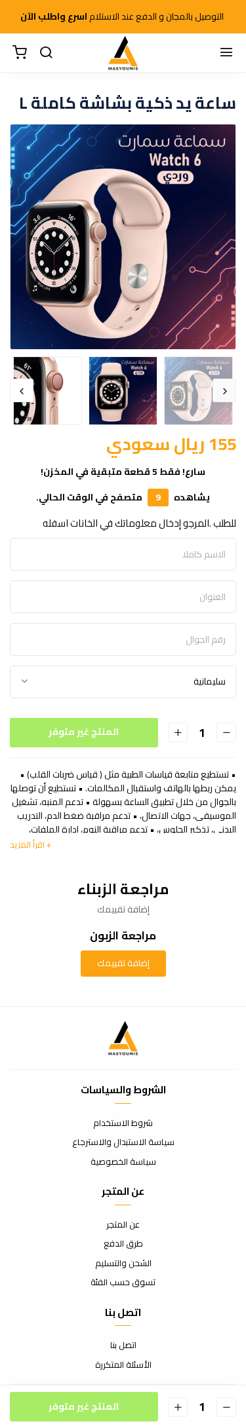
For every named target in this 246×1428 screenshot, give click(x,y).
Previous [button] (224, 390)
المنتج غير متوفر (84, 731)
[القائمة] (226, 53)
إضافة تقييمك (123, 962)
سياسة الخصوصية (123, 1162)
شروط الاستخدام (123, 1123)
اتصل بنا (123, 1345)
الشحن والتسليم (123, 1263)
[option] (123, 236)
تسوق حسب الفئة (123, 1282)
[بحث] (46, 53)
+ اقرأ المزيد (30, 845)
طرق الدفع (123, 1243)
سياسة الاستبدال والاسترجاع (123, 1142)
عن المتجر (123, 1224)
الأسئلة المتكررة (123, 1365)
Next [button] (21, 390)
